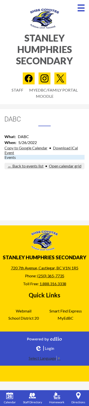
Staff (17, 90)
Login (44, 348)
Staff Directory (32, 402)
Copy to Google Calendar (25, 147)
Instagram (44, 78)
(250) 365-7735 (50, 275)
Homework (56, 402)
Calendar (10, 402)
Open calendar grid (65, 166)
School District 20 (23, 318)
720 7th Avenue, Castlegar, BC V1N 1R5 (44, 267)
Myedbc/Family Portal (53, 90)
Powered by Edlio (44, 338)
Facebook (29, 78)
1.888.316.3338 (53, 283)
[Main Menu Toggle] (81, 7)
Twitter (60, 78)
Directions (78, 402)
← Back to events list (26, 166)
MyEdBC (65, 318)
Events (10, 157)
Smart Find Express (65, 311)
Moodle (44, 96)
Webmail (23, 311)
